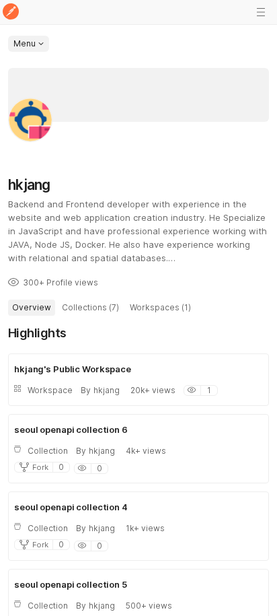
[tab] (31, 308)
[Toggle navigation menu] (261, 12)
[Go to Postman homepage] (11, 12)
